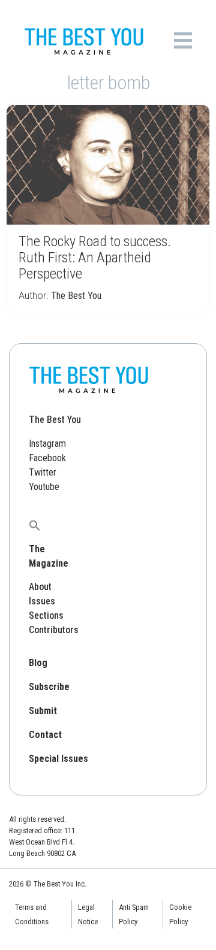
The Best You (76, 295)
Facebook (47, 458)
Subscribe (49, 686)
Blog (38, 662)
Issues (42, 601)
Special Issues (58, 758)
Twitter (42, 472)
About (40, 586)
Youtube (44, 486)
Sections (46, 615)
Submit (43, 710)
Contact (45, 734)
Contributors (54, 630)
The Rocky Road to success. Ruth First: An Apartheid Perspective (95, 257)
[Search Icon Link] (35, 525)
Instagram (47, 443)
